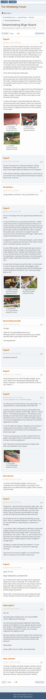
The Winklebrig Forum (13, 6)
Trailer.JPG (11, 146)
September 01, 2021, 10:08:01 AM (12, 374)
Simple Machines (28, 696)
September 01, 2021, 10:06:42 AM (12, 353)
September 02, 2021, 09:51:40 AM (14, 397)
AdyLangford (8, 605)
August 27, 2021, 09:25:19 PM (11, 324)
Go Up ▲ (30, 694)
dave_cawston (9, 658)
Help (14, 694)
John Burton (8, 476)
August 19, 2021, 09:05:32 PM (13, 42)
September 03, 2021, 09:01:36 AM (12, 502)
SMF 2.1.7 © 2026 (18, 696)
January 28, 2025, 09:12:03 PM (11, 608)
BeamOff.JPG (12, 309)
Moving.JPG (11, 127)
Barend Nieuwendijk (12, 321)
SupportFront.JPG (12, 290)
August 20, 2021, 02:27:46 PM (11, 161)
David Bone (8, 187)
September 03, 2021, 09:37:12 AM (12, 567)
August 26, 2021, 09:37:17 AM (13, 211)
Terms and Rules (21, 694)
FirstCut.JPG (11, 464)
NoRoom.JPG (29, 127)
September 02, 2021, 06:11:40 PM (12, 479)
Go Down (5, 33)
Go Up (4, 682)
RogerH (6, 39)
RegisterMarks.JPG (30, 290)
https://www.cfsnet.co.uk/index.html (15, 576)
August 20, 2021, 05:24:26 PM (11, 190)
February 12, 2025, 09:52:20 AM (11, 662)
